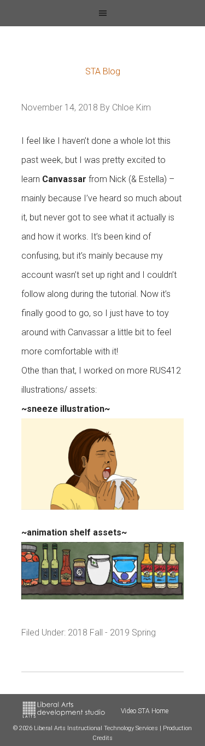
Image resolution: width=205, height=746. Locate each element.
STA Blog (102, 71)
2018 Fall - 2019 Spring (112, 632)
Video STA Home (144, 711)
